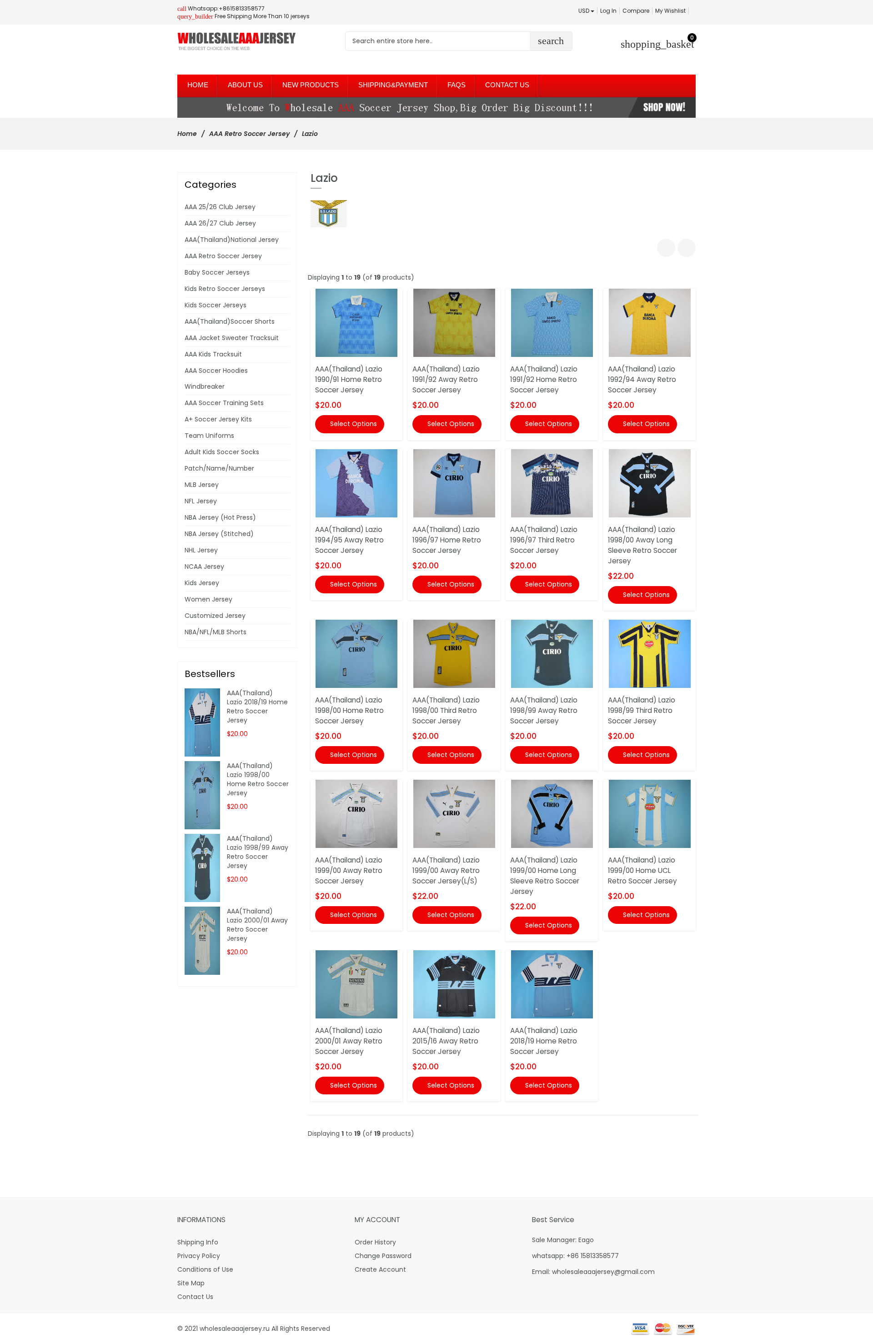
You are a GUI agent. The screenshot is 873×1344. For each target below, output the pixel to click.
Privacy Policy (198, 1255)
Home (187, 133)
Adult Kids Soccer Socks (222, 451)
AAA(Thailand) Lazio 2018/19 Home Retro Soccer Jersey (543, 1041)
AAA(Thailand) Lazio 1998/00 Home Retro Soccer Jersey (349, 710)
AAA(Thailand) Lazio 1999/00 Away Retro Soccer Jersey (348, 870)
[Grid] (666, 248)
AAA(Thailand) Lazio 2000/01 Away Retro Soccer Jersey (348, 1041)
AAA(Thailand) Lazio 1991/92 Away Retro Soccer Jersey (446, 379)
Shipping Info (197, 1242)
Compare (635, 11)
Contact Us (195, 1296)
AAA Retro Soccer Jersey (249, 133)
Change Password (383, 1255)
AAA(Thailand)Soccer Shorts (230, 321)
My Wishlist (670, 11)
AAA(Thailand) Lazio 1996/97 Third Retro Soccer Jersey (543, 540)
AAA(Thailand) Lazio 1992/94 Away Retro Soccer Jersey (642, 379)
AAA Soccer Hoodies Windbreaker (216, 378)
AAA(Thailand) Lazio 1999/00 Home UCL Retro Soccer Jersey (642, 870)
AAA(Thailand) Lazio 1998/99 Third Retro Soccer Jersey (641, 710)
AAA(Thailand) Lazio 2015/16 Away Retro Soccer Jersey (446, 1041)
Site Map (191, 1283)
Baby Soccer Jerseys (217, 272)
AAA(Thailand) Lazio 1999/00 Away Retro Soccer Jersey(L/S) (446, 870)
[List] (686, 248)
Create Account (380, 1269)
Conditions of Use (205, 1269)
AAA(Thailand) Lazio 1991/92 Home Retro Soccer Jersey (543, 379)
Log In (608, 11)
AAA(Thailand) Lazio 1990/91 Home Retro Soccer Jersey (348, 379)
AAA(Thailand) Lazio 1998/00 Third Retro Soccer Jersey (446, 710)
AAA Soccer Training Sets (224, 402)
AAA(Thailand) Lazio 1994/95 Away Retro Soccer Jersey (349, 540)
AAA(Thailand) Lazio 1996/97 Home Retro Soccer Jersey (446, 540)
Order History (375, 1242)
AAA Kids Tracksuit (213, 354)
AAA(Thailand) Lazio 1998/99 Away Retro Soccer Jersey (543, 710)
